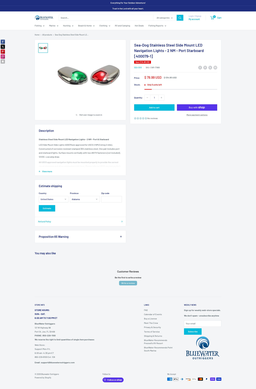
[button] (140, 118)
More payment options (197, 114)
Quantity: (138, 97)
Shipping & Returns (153, 336)
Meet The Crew (151, 323)
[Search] (180, 18)
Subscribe (193, 331)
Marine (52, 25)
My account (194, 19)
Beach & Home (85, 25)
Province (74, 193)
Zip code (105, 193)
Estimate (47, 208)
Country (42, 193)
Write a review (128, 283)
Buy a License (150, 318)
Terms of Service (152, 331)
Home (37, 35)
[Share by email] (215, 67)
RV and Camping (122, 25)
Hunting (67, 25)
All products (47, 35)
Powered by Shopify (43, 377)
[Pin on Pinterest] (205, 67)
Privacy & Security (152, 327)
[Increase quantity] (161, 97)
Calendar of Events (153, 314)
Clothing (103, 25)
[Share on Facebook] (200, 67)
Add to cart (154, 107)
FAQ (146, 310)
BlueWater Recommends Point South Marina (158, 349)
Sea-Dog (138, 67)
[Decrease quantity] (147, 97)
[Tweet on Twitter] (210, 67)
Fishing (38, 25)
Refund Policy (44, 221)
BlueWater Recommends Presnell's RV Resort (155, 341)
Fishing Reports (155, 25)
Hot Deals (139, 25)
